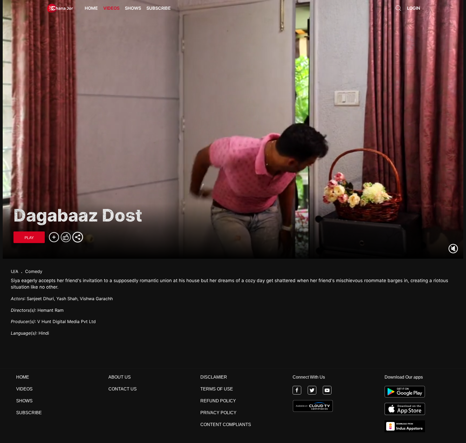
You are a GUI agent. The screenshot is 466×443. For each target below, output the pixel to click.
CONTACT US (122, 389)
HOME (22, 377)
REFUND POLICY (218, 401)
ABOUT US (119, 377)
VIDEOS (24, 389)
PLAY (29, 238)
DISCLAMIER (213, 377)
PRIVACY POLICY (218, 412)
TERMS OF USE (216, 389)
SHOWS (24, 401)
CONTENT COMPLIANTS (225, 424)
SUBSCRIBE (29, 412)
